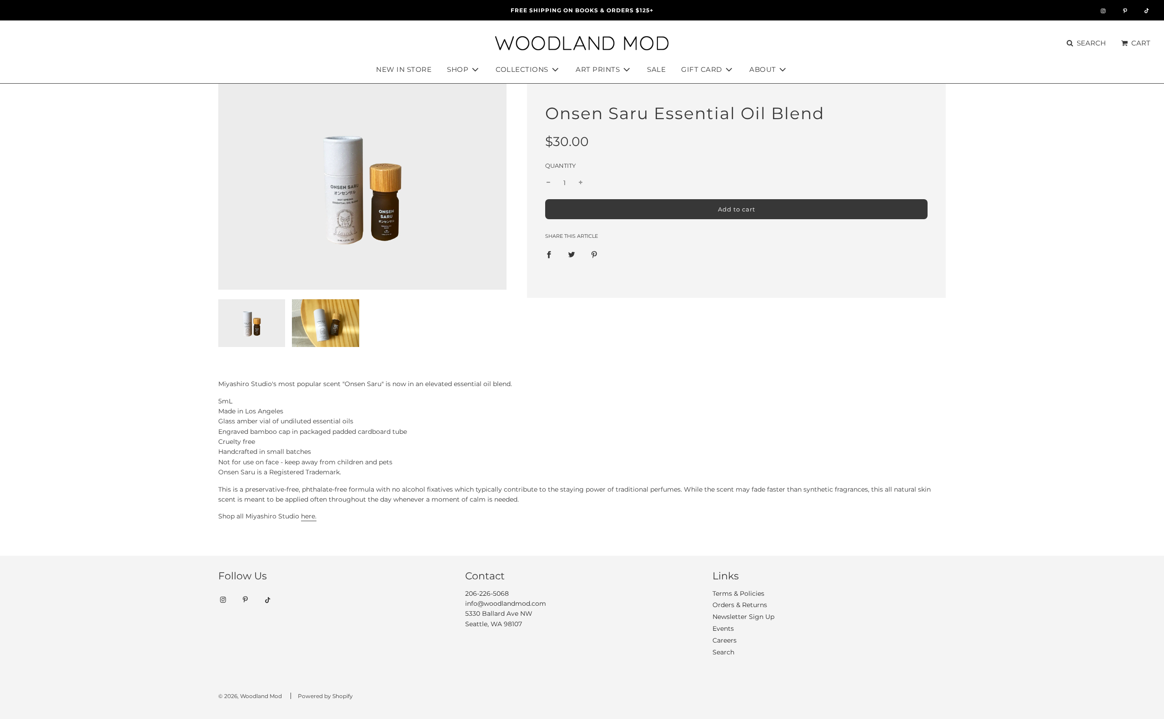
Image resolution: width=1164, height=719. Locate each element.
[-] (548, 183)
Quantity (560, 165)
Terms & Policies (738, 593)
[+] (580, 183)
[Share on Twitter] (571, 254)
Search (723, 652)
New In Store (403, 69)
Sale (656, 69)
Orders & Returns (739, 605)
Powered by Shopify (325, 696)
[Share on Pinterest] (594, 254)
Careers (724, 640)
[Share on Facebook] (548, 254)
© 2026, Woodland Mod (250, 696)
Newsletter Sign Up (743, 617)
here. (308, 516)
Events (723, 628)
